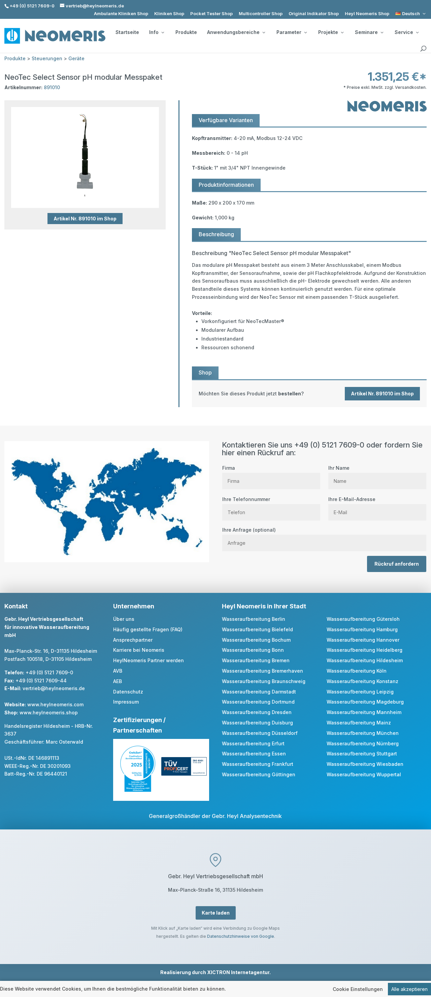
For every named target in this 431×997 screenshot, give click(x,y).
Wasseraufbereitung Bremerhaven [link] (262, 671)
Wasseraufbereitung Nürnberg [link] (363, 743)
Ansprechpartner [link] (133, 640)
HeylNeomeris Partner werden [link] (148, 660)
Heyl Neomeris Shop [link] (367, 13)
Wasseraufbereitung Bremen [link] (256, 660)
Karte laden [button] (216, 913)
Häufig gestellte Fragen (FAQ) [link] (148, 629)
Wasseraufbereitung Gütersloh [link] (363, 619)
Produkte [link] (186, 32)
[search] (423, 49)
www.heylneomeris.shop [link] (49, 712)
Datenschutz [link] (128, 692)
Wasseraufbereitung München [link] (363, 733)
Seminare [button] (366, 32)
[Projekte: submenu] (342, 32)
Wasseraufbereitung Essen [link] (254, 753)
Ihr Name (339, 468)
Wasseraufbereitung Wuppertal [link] (364, 774)
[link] (411, 13)
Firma (228, 468)
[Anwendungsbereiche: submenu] (263, 32)
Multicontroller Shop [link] (261, 13)
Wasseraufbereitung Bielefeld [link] (257, 629)
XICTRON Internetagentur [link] (238, 972)
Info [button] (154, 32)
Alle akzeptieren (409, 989)
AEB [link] (117, 681)
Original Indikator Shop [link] (314, 13)
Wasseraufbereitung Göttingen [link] (258, 774)
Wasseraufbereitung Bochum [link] (256, 640)
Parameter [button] (288, 32)
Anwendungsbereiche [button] (233, 32)
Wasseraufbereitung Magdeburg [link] (365, 702)
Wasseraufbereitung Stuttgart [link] (362, 753)
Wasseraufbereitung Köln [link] (357, 671)
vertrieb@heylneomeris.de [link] (54, 688)
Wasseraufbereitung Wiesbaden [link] (365, 764)
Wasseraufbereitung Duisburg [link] (257, 722)
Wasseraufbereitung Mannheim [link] (364, 712)
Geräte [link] (76, 58)
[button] (424, 948)
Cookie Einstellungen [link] (358, 989)
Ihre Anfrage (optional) (249, 530)
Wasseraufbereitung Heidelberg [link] (364, 650)
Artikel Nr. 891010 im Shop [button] (85, 218)
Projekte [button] (328, 32)
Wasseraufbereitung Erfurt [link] (253, 743)
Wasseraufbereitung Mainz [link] (359, 722)
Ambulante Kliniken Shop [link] (121, 13)
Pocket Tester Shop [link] (211, 13)
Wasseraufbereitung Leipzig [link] (360, 692)
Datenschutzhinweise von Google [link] (240, 936)
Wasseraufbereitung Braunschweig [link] (263, 681)
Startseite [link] (127, 32)
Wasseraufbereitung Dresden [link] (257, 712)
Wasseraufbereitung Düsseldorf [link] (260, 733)
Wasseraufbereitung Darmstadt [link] (259, 692)
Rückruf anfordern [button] (396, 564)
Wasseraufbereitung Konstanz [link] (362, 681)
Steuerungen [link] (47, 58)
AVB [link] (117, 671)
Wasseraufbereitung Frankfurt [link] (257, 764)
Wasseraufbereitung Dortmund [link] (258, 702)
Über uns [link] (123, 619)
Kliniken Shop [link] (169, 13)
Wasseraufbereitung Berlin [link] (253, 619)
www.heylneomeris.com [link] (55, 704)
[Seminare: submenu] (381, 32)
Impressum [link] (126, 702)
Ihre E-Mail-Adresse (351, 499)
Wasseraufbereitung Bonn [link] (253, 650)
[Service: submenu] (417, 32)
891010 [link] (52, 87)
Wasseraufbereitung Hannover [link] (363, 640)
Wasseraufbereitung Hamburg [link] (362, 629)
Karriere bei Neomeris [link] (138, 650)
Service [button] (404, 32)
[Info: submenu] (162, 32)
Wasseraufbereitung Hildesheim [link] (365, 660)
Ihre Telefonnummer (246, 499)
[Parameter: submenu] (305, 32)
